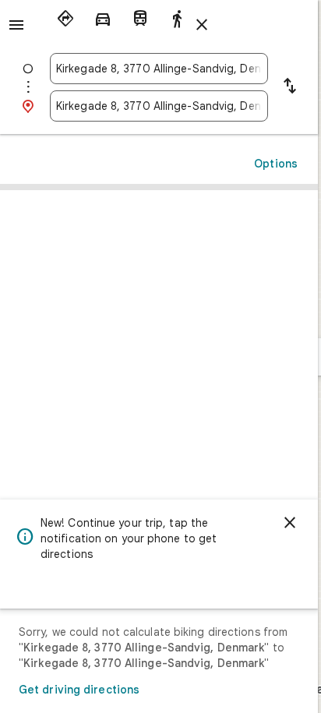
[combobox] (159, 68)
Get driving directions (79, 690)
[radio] (65, 18)
